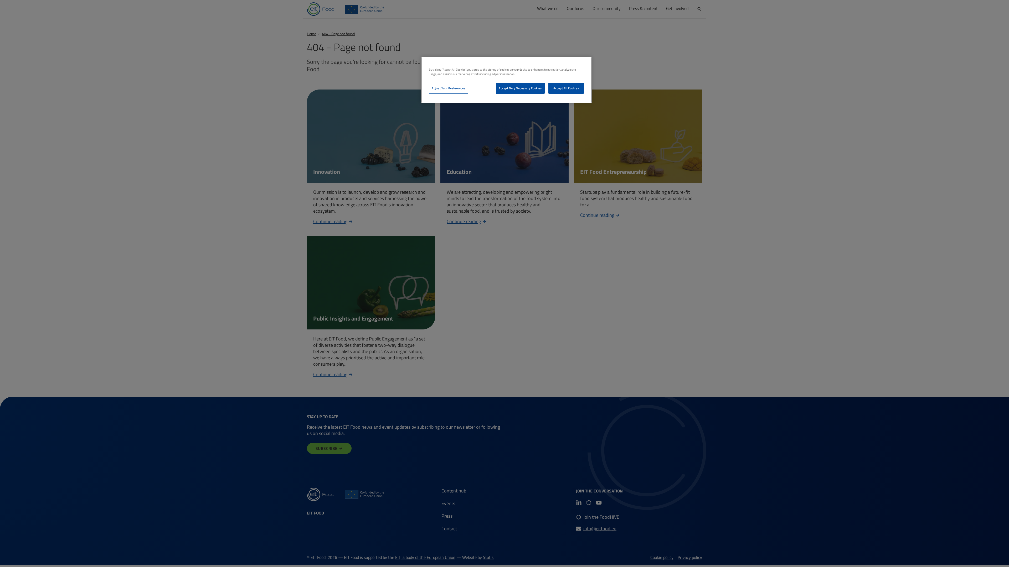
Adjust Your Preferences (448, 88)
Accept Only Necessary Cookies (520, 88)
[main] (506, 80)
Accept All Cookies (566, 88)
